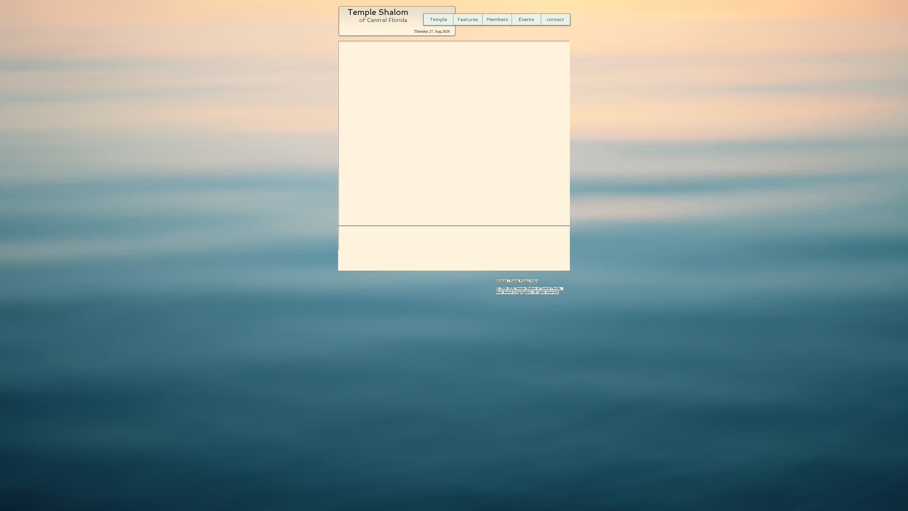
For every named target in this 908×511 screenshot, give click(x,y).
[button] (467, 19)
